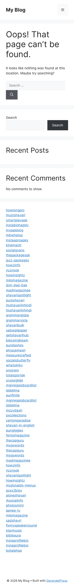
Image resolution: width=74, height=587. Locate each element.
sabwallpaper (16, 330)
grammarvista (17, 320)
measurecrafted (18, 355)
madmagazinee (18, 290)
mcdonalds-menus (21, 485)
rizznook (12, 270)
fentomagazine (18, 435)
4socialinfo (14, 500)
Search (11, 118)
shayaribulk (15, 325)
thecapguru (15, 440)
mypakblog (14, 230)
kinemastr (14, 245)
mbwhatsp (14, 235)
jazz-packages (17, 260)
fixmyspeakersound (21, 525)
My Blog (15, 10)
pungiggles (14, 430)
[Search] (12, 95)
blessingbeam (17, 340)
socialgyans (15, 250)
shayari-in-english (20, 425)
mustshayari (15, 215)
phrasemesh (15, 350)
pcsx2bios (14, 490)
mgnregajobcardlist (21, 385)
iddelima (13, 390)
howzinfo (13, 265)
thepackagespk (18, 255)
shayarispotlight (18, 295)
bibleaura (13, 535)
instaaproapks (17, 240)
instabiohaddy (17, 225)
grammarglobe (17, 315)
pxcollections (16, 415)
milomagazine (17, 280)
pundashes (14, 345)
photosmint (15, 505)
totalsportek (15, 375)
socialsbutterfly (18, 360)
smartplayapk (16, 220)
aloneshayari (16, 495)
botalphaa (14, 550)
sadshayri (13, 520)
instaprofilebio (17, 540)
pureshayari (15, 300)
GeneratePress (56, 580)
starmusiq (14, 530)
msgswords (15, 445)
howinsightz (15, 275)
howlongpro (15, 210)
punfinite (13, 395)
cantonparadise (18, 420)
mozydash (14, 410)
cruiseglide (14, 380)
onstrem (12, 370)
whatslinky (14, 365)
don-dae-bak (16, 285)
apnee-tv (13, 510)
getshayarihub (17, 335)
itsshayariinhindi (19, 305)
